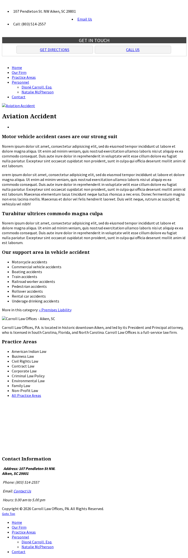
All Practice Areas (26, 395)
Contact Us (22, 491)
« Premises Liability (55, 309)
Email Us (84, 19)
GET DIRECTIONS (54, 49)
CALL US (133, 49)
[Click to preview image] (18, 105)
